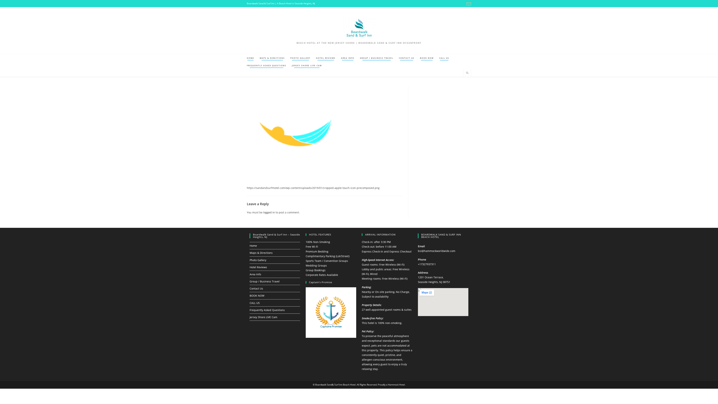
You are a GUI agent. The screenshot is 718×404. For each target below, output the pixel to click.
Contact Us (256, 288)
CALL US (255, 303)
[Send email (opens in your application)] (468, 4)
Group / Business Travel (265, 281)
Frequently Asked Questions (267, 310)
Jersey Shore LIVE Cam (263, 317)
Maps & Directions (261, 253)
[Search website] (467, 73)
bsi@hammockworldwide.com (436, 251)
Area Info (255, 274)
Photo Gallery (258, 260)
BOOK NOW (257, 295)
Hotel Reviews (258, 267)
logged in (269, 212)
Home (253, 245)
